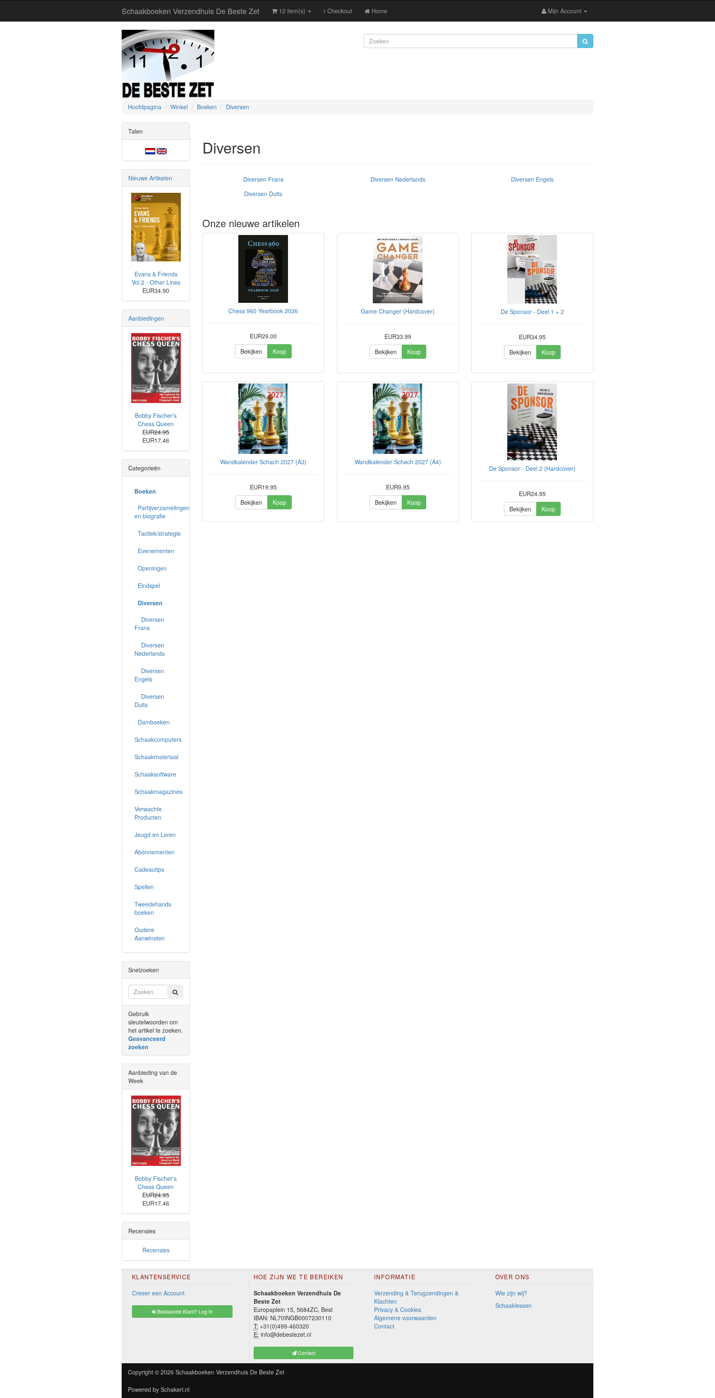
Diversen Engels (532, 179)
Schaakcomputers (158, 739)
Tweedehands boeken (152, 908)
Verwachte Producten (148, 813)
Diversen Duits (263, 193)
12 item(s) (292, 11)
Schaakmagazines (158, 791)
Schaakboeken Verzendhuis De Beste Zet (190, 10)
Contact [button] (306, 1352)
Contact (384, 1326)
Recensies (156, 1250)
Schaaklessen (513, 1305)
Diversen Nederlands (397, 179)
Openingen (150, 568)
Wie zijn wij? (511, 1293)
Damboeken (152, 722)
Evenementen (154, 551)
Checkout (339, 11)
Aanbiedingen (146, 318)
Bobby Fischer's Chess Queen (156, 419)
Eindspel (147, 585)
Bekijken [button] (251, 351)
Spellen (144, 886)
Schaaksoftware (155, 774)
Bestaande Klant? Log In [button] (184, 1311)
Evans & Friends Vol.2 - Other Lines (156, 278)
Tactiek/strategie (157, 533)
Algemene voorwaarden (405, 1318)
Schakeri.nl (175, 1389)
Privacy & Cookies (397, 1309)
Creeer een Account (158, 1293)
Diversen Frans (263, 179)
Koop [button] (279, 351)
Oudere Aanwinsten (149, 934)
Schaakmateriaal (156, 757)
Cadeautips (149, 869)
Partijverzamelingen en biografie (158, 512)
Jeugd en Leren (155, 834)
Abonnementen (154, 852)
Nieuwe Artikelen (150, 178)
